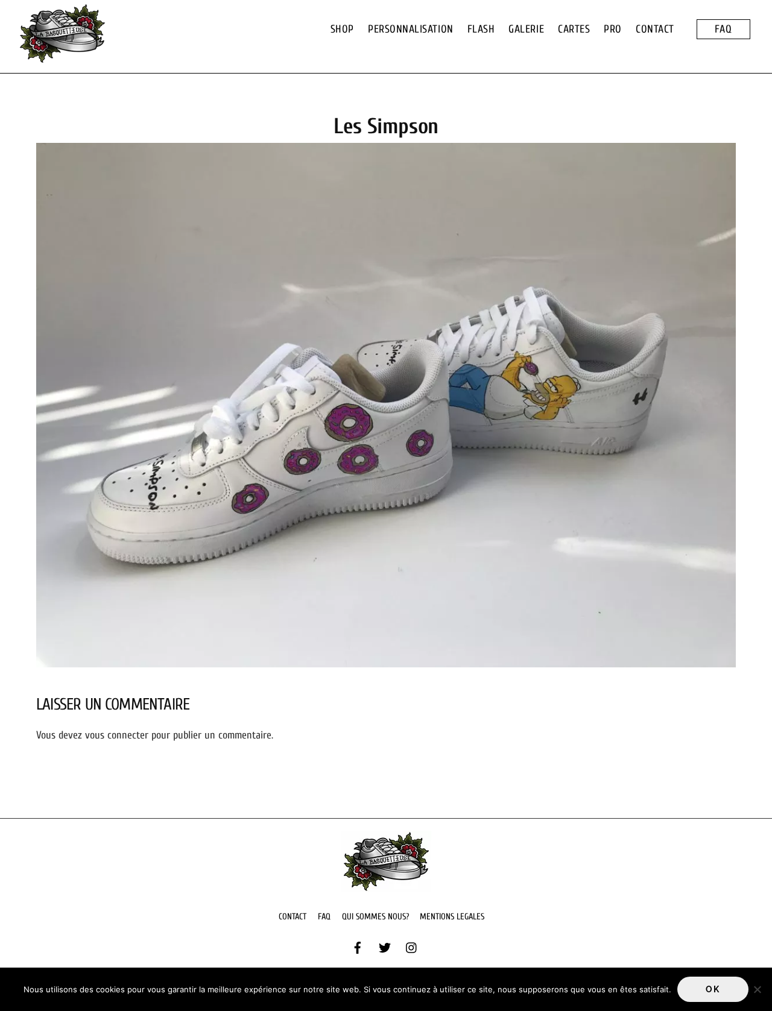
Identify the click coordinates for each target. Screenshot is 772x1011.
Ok (713, 989)
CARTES (574, 29)
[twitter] (385, 947)
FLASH (481, 29)
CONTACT (655, 29)
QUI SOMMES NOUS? (375, 917)
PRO (613, 29)
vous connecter (116, 735)
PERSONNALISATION (411, 29)
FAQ (723, 29)
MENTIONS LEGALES (452, 917)
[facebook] (358, 947)
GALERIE (526, 29)
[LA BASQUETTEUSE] (62, 57)
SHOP (342, 29)
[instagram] (412, 947)
